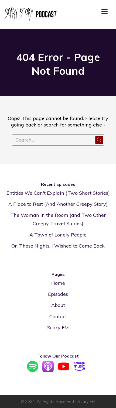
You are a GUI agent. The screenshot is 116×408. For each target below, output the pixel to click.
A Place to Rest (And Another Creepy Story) (58, 204)
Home (58, 283)
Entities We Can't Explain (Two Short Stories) (58, 193)
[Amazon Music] (79, 370)
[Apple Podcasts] (48, 370)
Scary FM (58, 327)
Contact (58, 316)
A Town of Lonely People (58, 235)
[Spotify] (32, 370)
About (58, 305)
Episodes (58, 294)
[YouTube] (63, 370)
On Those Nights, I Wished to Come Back (58, 246)
